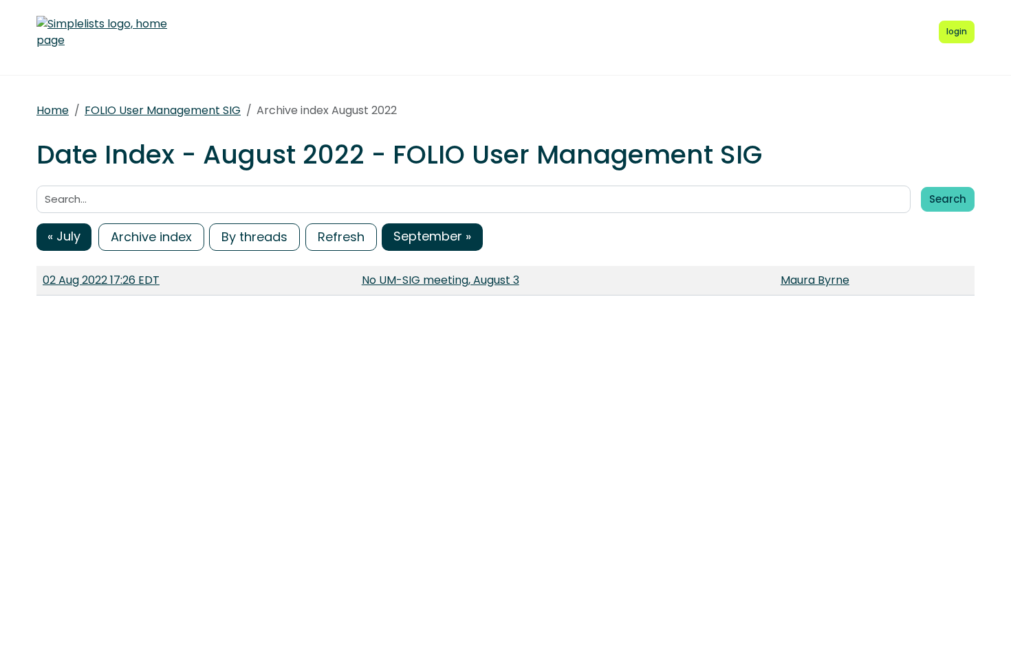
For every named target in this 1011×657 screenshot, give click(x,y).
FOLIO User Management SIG (163, 110)
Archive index (151, 236)
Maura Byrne (815, 280)
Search (947, 199)
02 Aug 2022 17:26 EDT (101, 280)
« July (63, 236)
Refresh (341, 236)
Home (52, 110)
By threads (254, 236)
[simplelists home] (101, 32)
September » (432, 236)
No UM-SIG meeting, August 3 (440, 280)
